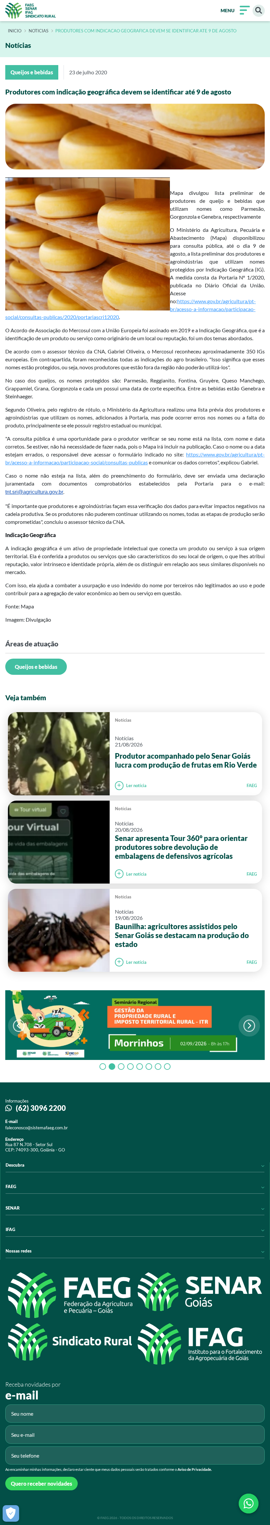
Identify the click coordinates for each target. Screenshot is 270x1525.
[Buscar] (259, 11)
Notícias (123, 720)
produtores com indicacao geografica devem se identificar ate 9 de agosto (145, 31)
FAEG (252, 785)
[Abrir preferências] (11, 1513)
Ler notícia (136, 785)
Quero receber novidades (41, 1483)
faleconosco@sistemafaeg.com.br (36, 1127)
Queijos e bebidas (36, 667)
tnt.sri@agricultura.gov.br (34, 492)
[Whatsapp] (248, 1503)
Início (14, 31)
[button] (249, 1025)
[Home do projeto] (30, 10)
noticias (38, 31)
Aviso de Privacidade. (194, 1469)
